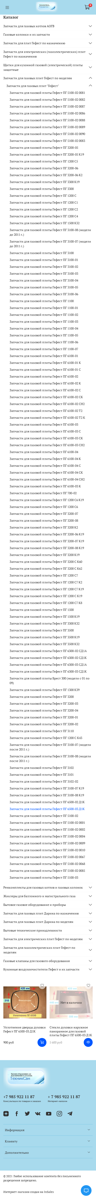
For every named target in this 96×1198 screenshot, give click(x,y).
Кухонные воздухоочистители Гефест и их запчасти (41, 969)
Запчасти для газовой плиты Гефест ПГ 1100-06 (44, 342)
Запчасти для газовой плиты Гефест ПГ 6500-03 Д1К (47, 809)
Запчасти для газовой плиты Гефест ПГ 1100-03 (44, 321)
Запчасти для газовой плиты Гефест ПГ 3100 (42, 253)
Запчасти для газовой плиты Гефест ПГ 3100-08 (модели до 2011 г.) (50, 232)
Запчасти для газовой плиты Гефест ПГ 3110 (42, 731)
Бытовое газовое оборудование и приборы (34, 905)
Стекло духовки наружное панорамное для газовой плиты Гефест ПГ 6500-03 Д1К (71, 1031)
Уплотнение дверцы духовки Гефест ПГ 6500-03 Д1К (24, 1029)
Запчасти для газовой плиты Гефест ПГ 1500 (42, 610)
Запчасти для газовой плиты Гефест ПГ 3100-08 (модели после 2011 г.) (50, 758)
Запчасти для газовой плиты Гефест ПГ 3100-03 (44, 273)
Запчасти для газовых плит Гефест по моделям (37, 78)
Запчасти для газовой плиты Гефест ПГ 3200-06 (44, 168)
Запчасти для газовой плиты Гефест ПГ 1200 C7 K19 (47, 589)
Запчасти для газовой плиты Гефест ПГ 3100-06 (44, 294)
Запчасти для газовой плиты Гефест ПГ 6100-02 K (45, 383)
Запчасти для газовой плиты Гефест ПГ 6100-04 (44, 452)
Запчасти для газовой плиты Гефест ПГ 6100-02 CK (46, 397)
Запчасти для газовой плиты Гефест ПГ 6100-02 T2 (46, 411)
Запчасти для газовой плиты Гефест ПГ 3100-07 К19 (47, 788)
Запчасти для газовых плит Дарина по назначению (41, 913)
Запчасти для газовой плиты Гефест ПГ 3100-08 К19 (47, 795)
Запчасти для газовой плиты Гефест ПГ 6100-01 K (45, 363)
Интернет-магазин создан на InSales (28, 1192)
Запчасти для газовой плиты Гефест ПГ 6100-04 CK (46, 472)
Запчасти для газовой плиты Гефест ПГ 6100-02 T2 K (47, 417)
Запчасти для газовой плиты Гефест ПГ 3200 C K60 (46, 561)
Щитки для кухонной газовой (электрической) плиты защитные (43, 67)
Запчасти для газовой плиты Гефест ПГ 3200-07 (44, 513)
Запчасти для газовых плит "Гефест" (32, 86)
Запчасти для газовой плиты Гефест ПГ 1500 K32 (44, 223)
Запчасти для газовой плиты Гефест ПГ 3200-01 (44, 717)
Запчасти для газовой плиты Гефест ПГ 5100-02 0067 (47, 857)
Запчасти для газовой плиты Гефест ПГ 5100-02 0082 (47, 99)
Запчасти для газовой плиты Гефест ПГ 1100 (42, 301)
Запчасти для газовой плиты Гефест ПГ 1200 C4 (44, 216)
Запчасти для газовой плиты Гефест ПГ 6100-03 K (45, 486)
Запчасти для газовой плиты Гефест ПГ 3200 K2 (44, 527)
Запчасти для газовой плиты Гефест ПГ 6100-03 (44, 424)
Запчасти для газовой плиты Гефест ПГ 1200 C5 (44, 161)
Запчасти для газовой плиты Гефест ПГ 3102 (42, 768)
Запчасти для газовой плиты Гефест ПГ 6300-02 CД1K (48, 658)
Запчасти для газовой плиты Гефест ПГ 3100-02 (44, 266)
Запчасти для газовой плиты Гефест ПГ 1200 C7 (44, 575)
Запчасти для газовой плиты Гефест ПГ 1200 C (43, 195)
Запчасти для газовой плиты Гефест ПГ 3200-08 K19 (47, 548)
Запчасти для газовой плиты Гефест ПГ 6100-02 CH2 (47, 404)
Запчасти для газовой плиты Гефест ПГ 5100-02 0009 (47, 843)
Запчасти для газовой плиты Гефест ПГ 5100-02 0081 (47, 93)
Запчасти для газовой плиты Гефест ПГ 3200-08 (44, 520)
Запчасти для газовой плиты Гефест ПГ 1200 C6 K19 (47, 500)
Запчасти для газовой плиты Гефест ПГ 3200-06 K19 (47, 534)
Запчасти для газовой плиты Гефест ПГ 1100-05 (44, 335)
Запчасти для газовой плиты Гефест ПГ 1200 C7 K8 (46, 603)
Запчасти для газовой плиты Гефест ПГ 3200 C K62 (46, 568)
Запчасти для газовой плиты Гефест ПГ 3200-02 (44, 724)
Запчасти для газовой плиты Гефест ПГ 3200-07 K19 (47, 541)
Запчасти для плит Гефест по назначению (34, 43)
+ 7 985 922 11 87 (64, 1096)
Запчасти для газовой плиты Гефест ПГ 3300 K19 (44, 182)
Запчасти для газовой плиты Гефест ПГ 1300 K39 (44, 690)
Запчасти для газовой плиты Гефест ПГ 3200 (42, 696)
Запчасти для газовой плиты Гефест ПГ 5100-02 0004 (47, 836)
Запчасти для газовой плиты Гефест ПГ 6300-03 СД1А (48, 664)
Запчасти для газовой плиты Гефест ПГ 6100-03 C (45, 431)
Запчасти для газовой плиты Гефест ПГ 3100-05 (44, 287)
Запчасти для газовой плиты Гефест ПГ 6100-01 (44, 356)
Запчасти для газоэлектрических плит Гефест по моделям (39, 949)
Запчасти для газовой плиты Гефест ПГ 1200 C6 (44, 507)
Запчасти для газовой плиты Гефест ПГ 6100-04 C (45, 465)
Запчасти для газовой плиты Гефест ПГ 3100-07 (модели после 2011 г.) (50, 747)
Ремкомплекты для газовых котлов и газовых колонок (43, 887)
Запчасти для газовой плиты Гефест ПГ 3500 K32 (44, 644)
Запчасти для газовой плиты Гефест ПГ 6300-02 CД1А (48, 651)
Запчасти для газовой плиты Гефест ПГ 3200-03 (44, 703)
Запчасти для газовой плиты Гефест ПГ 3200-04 (44, 710)
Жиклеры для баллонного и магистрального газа (39, 896)
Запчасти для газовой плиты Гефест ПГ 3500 (42, 630)
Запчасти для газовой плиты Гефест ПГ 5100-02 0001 (47, 822)
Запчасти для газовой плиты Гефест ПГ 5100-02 (44, 816)
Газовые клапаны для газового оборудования (36, 961)
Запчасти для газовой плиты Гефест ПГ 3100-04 (44, 280)
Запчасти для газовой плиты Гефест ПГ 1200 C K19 (46, 596)
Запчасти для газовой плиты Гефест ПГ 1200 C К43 (46, 738)
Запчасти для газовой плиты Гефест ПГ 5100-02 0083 (47, 141)
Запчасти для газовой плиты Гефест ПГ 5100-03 (44, 877)
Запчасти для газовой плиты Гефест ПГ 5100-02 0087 (47, 106)
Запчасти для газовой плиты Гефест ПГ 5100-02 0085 (47, 870)
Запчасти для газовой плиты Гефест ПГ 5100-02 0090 (47, 134)
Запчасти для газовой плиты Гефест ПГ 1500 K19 (44, 616)
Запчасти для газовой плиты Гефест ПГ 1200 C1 (44, 202)
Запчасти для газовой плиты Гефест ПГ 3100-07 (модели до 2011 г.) (50, 243)
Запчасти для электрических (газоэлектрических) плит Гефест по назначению (44, 54)
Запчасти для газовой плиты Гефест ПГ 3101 (42, 774)
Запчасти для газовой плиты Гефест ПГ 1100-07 (44, 349)
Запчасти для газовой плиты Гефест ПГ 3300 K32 (44, 623)
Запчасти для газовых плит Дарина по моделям (38, 922)
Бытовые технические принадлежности (32, 930)
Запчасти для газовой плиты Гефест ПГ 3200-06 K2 (46, 175)
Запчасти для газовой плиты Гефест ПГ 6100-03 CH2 (47, 445)
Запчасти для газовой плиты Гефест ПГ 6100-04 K (45, 459)
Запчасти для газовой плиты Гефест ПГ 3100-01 (44, 260)
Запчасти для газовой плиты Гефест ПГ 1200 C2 (44, 209)
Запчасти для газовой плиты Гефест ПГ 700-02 (43, 493)
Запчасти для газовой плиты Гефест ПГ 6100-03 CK (46, 438)
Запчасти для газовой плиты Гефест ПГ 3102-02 (44, 781)
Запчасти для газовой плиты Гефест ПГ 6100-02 (44, 376)
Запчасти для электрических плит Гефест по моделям (43, 939)
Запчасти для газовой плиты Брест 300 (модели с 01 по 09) (50, 680)
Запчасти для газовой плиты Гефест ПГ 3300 (42, 189)
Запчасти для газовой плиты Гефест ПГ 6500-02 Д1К (47, 802)
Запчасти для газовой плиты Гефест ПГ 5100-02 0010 (47, 850)
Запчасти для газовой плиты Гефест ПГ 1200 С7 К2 (46, 582)
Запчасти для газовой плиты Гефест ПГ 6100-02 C (45, 390)
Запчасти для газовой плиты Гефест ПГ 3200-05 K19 (47, 154)
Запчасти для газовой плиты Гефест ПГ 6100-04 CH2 (47, 479)
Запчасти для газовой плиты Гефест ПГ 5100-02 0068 (47, 864)
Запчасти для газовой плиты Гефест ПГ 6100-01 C (45, 369)
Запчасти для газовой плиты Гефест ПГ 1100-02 (44, 315)
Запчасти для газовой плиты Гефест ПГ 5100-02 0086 (47, 113)
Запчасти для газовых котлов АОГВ (28, 26)
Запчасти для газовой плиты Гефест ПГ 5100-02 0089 (47, 127)
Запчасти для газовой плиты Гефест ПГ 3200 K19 (44, 555)
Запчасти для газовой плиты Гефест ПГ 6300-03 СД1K (48, 671)
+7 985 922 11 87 (19, 1096)
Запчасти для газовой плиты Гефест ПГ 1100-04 (44, 328)
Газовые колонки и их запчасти (26, 34)
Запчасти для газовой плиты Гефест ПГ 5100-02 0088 (47, 120)
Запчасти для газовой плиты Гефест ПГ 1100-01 (44, 308)
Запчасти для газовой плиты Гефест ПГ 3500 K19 (44, 637)
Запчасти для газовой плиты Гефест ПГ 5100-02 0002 (47, 829)
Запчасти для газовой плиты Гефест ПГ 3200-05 (44, 147)
